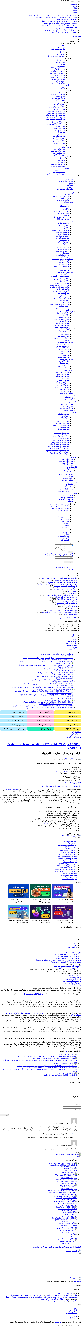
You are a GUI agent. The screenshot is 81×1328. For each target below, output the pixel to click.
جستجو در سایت (65, 545)
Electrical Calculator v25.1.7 (68, 1056)
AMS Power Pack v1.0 (65, 687)
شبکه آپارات (73, 1318)
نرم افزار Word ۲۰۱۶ (65, 1293)
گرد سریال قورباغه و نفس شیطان (65, 586)
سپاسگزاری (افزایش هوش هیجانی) (65, 589)
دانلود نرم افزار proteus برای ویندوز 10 (64, 871)
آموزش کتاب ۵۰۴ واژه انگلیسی (67, 19)
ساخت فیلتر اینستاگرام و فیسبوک (34, 702)
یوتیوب (75, 10)
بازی (75, 637)
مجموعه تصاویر (72, 645)
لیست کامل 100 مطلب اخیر (37, 707)
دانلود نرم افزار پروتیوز (69, 873)
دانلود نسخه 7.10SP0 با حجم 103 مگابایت (68, 958)
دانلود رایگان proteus (70, 860)
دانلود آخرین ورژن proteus (68, 852)
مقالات (75, 647)
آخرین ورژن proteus (70, 843)
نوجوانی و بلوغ (72, 591)
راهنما (75, 945)
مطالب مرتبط (72, 947)
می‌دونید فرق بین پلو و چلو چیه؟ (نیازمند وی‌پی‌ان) (61, 582)
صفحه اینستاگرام (71, 1313)
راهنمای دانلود (76, 984)
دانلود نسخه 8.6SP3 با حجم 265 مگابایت (68, 956)
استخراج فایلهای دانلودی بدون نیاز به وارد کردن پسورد (59, 25)
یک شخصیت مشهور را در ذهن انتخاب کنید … (62, 610)
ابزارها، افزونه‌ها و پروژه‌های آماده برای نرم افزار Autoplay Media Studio (35, 687)
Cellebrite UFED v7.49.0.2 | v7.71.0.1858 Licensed (56, 706)
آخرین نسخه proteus (70, 841)
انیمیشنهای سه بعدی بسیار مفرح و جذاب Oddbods (61, 30)
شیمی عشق (73, 608)
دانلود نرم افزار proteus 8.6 (68, 864)
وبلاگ (75, 8)
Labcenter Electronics (12, 790)
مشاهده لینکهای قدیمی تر (68, 617)
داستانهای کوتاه (72, 593)
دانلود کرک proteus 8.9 (69, 879)
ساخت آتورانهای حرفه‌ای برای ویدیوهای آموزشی (61, 32)
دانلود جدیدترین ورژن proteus (67, 858)
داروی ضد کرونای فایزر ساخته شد (65, 580)
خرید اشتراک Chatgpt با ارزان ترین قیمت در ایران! (57, 654)
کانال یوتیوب (73, 1316)
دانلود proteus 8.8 (71, 848)
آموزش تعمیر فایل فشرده (72, 983)
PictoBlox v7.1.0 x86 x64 (65, 665)
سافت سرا (73, 1301)
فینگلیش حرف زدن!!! (70, 606)
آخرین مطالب (72, 634)
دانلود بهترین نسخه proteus (68, 854)
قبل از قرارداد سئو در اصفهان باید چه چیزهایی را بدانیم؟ (58, 578)
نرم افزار (74, 635)
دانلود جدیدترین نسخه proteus (67, 856)
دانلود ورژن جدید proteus (69, 877)
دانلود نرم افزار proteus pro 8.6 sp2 (65, 869)
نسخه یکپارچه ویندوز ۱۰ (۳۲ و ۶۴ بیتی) (64, 29)
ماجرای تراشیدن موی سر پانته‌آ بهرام (65, 601)
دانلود (75, 943)
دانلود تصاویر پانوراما (70, 614)
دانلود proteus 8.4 (71, 847)
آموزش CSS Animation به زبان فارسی (44, 680)
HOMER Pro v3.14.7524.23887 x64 (65, 1066)
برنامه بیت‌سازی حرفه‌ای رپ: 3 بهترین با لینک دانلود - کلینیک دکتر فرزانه (53, 1297)
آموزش (73, 712)
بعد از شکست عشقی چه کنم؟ (67, 587)
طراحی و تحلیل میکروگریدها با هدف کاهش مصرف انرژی (35, 1066)
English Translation (75, 977)
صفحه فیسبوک (72, 1315)
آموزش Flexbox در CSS (51, 669)
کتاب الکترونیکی (71, 643)
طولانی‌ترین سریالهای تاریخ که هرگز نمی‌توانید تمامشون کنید (57, 584)
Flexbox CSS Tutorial (66, 669)
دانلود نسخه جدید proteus (68, 875)
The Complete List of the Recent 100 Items (59, 707)
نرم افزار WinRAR (38, 1013)
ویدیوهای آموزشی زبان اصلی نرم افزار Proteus (66, 962)
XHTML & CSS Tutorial (65, 672)
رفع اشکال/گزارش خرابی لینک (71, 975)
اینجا (66, 1051)
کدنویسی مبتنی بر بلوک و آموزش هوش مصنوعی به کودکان (37, 665)
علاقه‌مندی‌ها (73, 649)
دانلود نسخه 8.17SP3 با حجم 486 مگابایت (68, 954)
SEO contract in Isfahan (65, 658)
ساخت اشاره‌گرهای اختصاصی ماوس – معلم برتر (61, 1295)
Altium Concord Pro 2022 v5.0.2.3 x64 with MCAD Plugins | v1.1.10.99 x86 (52, 1069)
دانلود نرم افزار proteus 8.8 (68, 867)
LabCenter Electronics (61, 771)
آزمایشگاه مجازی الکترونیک (67, 845)
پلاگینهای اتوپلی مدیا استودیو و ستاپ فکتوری (38, 683)
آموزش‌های (45, 724)
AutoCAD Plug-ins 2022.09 (68, 1075)
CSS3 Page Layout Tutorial (64, 676)
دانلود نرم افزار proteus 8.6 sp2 (67, 865)
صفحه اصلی (73, 4)
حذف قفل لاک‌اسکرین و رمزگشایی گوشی (26, 706)
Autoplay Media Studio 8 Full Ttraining (60, 695)
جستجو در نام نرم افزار (63, 547)
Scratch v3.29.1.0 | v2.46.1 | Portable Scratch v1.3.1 (56, 661)
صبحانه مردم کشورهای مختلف (67, 603)
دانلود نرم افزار (76, 36)
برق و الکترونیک (68, 757)
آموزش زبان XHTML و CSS (47, 672)
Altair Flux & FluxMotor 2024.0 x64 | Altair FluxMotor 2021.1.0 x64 (55, 1060)
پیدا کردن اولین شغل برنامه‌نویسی (52, 1299)
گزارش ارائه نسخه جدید (73, 979)
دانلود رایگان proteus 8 (69, 862)
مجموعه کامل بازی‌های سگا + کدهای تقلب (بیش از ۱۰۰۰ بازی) (56, 17)
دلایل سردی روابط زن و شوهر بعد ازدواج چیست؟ (60, 595)
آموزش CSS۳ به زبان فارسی (46, 676)
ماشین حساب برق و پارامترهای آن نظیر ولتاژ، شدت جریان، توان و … (36, 1056)
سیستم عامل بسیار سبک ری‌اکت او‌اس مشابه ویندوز (60, 23)
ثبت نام (70, 569)
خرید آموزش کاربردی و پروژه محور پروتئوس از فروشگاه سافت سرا (58, 960)
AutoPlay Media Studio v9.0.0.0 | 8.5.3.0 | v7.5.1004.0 (55, 691)
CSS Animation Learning (65, 680)
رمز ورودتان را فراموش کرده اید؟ (62, 567)
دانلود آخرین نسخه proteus (68, 850)
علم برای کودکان (71, 27)
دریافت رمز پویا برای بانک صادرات (65, 597)
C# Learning (69, 698)
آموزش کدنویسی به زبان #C (56, 698)
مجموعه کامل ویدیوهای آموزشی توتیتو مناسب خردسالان (58, 21)
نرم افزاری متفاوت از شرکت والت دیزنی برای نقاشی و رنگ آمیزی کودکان (53, 15)
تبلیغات (74, 12)
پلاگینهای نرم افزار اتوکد (51, 1075)
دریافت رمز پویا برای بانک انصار (66, 599)
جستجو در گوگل (65, 549)
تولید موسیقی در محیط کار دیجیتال (17, 1297)
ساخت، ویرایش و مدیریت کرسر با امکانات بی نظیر (26, 1295)
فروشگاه (74, 6)
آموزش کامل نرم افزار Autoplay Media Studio (33, 695)
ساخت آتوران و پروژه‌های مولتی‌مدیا (26, 691)
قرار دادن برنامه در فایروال (72, 981)
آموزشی (74, 639)
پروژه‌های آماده (72, 641)
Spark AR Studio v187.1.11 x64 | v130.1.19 (59, 702)
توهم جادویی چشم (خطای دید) (67, 605)
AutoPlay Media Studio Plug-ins (62, 683)
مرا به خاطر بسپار (65, 565)
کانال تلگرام (73, 1311)
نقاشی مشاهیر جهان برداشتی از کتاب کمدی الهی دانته (59, 612)
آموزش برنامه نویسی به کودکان (30, 661)
